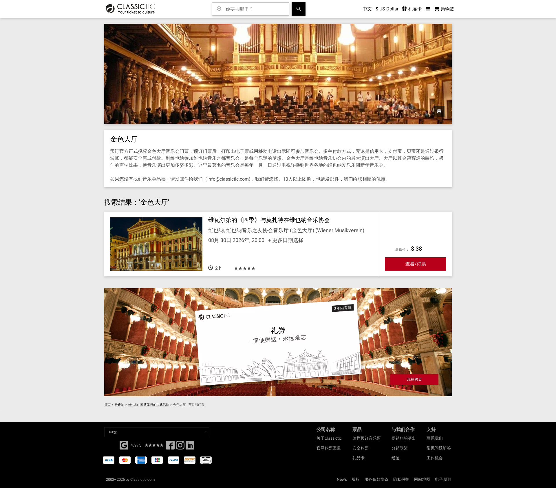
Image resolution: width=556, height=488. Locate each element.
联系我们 (435, 438)
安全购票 (360, 448)
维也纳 (119, 405)
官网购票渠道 (329, 448)
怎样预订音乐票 (366, 438)
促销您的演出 (404, 438)
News (342, 479)
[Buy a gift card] (278, 342)
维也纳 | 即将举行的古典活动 (148, 405)
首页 (107, 405)
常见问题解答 (439, 448)
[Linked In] (190, 447)
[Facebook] (124, 444)
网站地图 (422, 479)
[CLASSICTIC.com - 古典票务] (130, 9)
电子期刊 (443, 479)
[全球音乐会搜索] (299, 9)
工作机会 (435, 458)
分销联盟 (400, 448)
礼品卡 (414, 9)
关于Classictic (329, 438)
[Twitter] (180, 447)
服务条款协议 (376, 479)
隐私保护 (401, 479)
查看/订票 (415, 264)
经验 (396, 458)
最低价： (402, 249)
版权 (356, 479)
